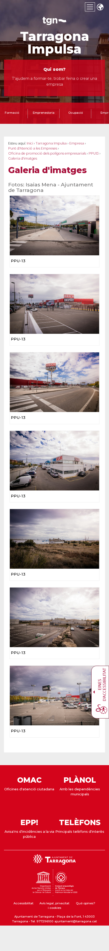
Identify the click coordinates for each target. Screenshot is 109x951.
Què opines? (85, 903)
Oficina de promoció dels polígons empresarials (47, 153)
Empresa (76, 143)
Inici (30, 143)
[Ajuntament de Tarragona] (54, 22)
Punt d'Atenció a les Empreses (32, 148)
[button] (100, 7)
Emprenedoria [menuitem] (43, 113)
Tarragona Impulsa (54, 43)
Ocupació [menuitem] (75, 113)
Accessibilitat (23, 903)
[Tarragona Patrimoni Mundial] (54, 893)
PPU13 (94, 153)
